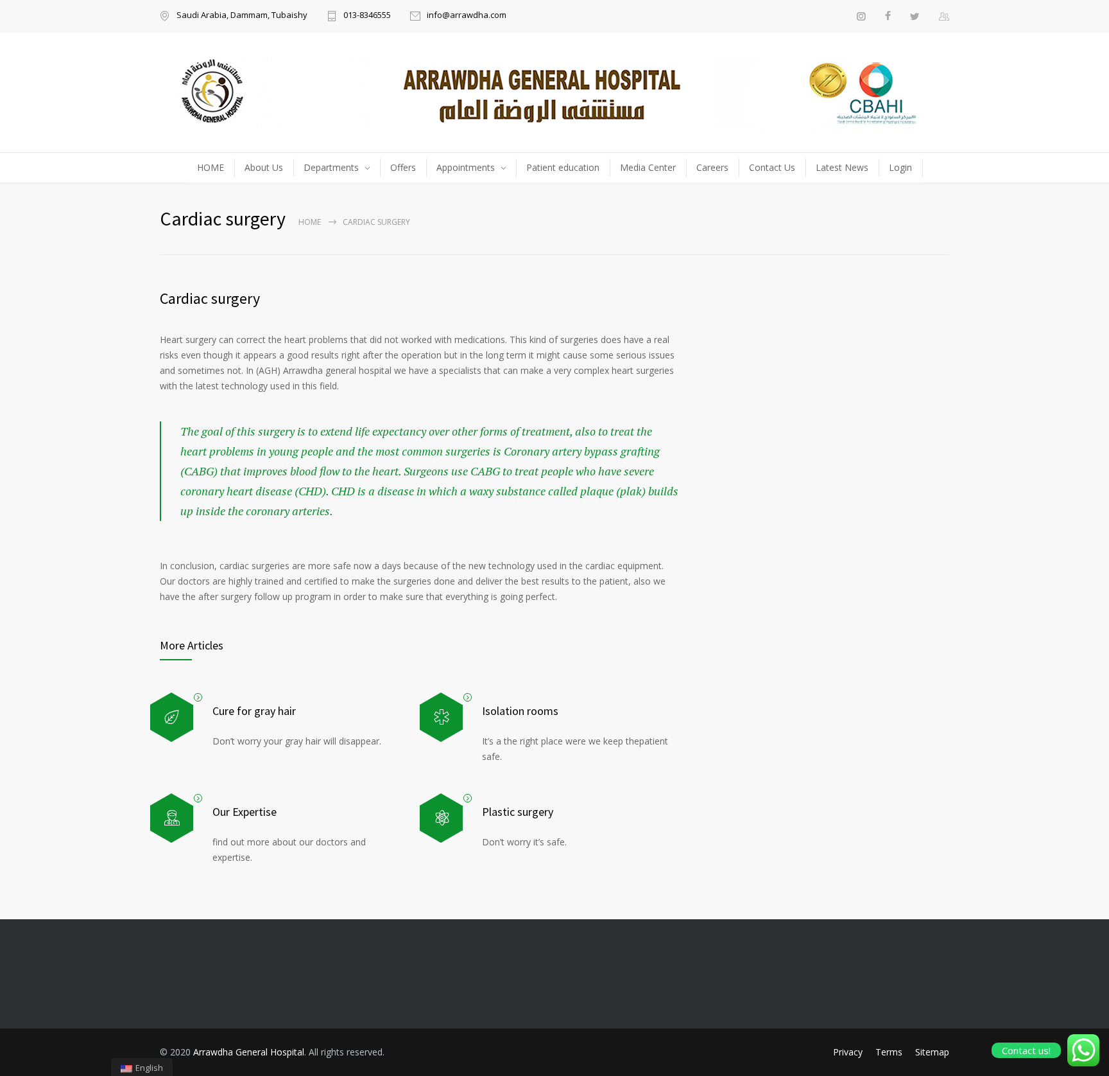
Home (309, 221)
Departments (331, 167)
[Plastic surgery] (441, 818)
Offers (403, 167)
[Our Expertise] (171, 818)
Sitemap (932, 1052)
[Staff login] (944, 16)
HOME (210, 167)
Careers (712, 167)
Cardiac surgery (210, 298)
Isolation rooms (520, 710)
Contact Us (772, 167)
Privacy (848, 1052)
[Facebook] (888, 16)
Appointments (465, 167)
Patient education (562, 167)
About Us (264, 167)
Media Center (648, 167)
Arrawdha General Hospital (248, 1052)
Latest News (842, 167)
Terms (888, 1052)
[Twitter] (915, 16)
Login (900, 167)
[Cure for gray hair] (171, 717)
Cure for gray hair (254, 710)
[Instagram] (861, 16)
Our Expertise (244, 811)
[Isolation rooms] (441, 717)
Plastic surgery (517, 811)
